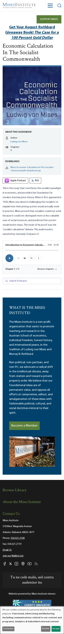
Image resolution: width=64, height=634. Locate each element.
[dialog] (32, 620)
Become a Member (24, 425)
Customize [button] (8, 628)
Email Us (7, 550)
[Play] (9, 258)
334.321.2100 (18, 538)
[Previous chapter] (18, 258)
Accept (56, 628)
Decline (45, 628)
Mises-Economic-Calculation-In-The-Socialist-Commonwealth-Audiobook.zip (32, 169)
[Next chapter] (25, 258)
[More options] (38, 258)
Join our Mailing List (13, 556)
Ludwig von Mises (19, 141)
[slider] (32, 250)
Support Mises (49, 19)
